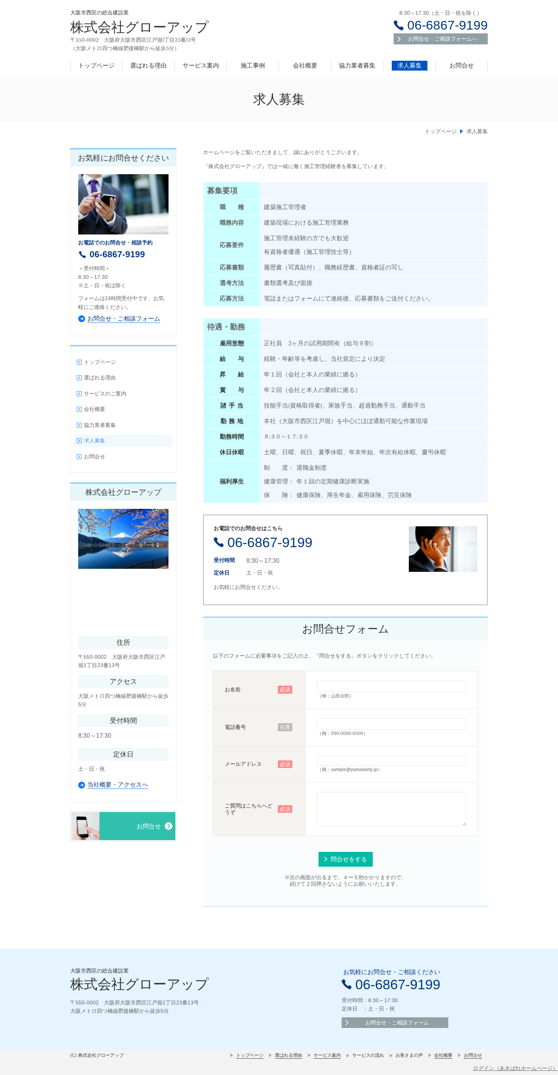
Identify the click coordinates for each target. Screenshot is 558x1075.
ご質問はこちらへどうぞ (249, 809)
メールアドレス (243, 764)
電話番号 (235, 727)
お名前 (233, 689)
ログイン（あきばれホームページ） (515, 1068)
